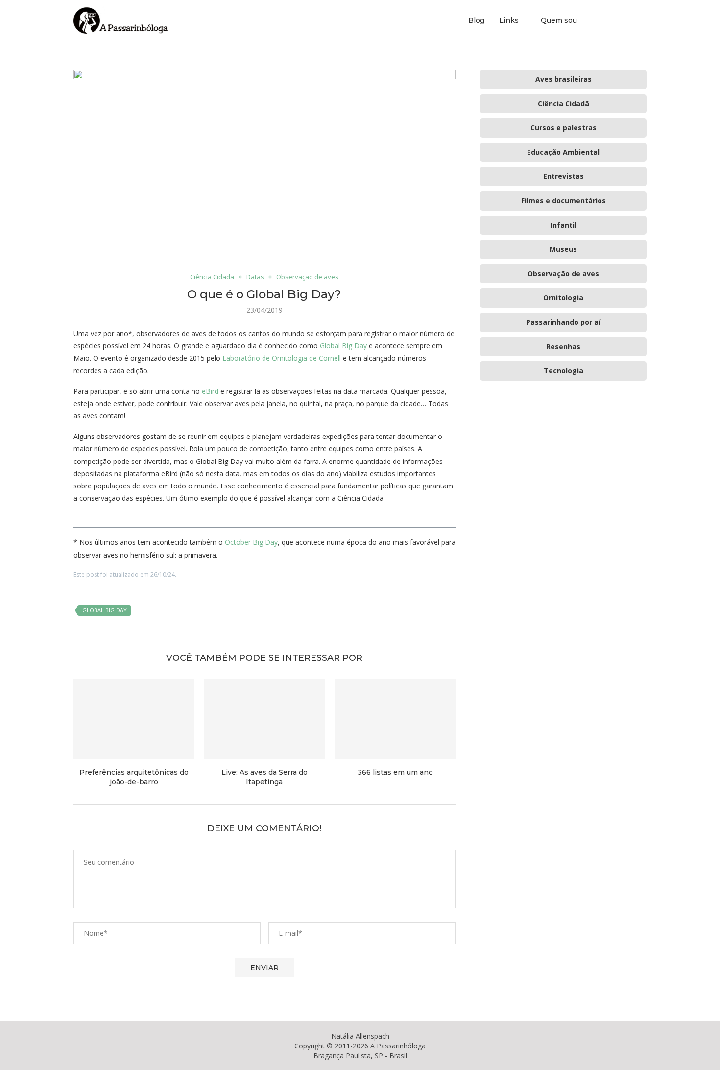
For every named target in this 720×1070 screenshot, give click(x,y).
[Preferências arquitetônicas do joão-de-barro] (133, 719)
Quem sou (559, 20)
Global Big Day (343, 345)
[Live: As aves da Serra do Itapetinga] (264, 719)
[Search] (642, 20)
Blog (476, 20)
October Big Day (251, 542)
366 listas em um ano (395, 772)
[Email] (626, 20)
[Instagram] (616, 20)
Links (509, 20)
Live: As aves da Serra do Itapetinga (264, 777)
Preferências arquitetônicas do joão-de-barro (134, 777)
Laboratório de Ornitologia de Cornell (281, 358)
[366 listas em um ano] (395, 719)
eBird (210, 391)
